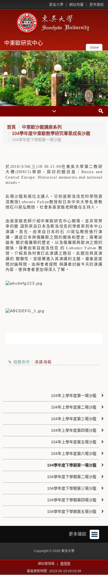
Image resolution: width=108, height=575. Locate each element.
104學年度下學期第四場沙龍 (71, 500)
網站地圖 (76, 4)
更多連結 (96, 4)
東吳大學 (56, 4)
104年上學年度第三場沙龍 (73, 419)
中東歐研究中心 (23, 43)
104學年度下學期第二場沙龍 (71, 477)
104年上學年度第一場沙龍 (73, 395)
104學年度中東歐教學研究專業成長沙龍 (51, 133)
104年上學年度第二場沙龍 (73, 407)
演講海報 (43, 362)
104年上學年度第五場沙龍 (73, 442)
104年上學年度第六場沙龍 (73, 453)
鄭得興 (65, 564)
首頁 (11, 127)
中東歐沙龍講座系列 (42, 127)
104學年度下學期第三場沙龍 (71, 488)
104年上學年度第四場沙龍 (73, 430)
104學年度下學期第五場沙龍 (71, 511)
